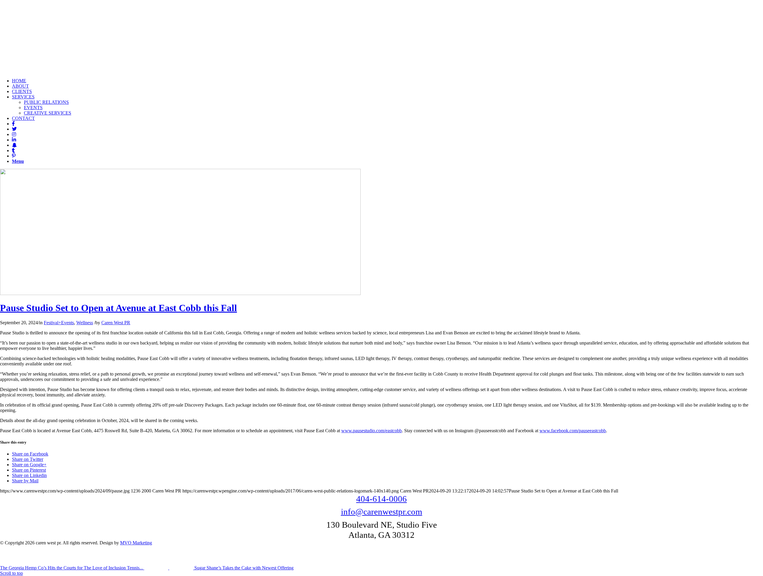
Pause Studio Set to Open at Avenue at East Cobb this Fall (118, 307)
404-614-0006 (381, 499)
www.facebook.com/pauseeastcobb (572, 430)
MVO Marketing (136, 542)
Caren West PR (115, 322)
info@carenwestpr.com (381, 511)
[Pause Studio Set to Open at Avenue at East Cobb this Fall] (180, 293)
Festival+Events (59, 322)
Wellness (84, 322)
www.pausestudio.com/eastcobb (371, 430)
